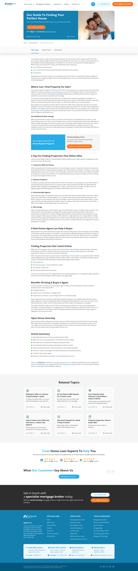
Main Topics (35, 50)
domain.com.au (62, 92)
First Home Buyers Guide (101, 531)
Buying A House (33, 43)
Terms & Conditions (53, 533)
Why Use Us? (51, 522)
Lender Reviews (98, 525)
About (66, 4)
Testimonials (58, 50)
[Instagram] (110, 566)
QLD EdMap (45, 110)
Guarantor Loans (75, 522)
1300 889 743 (41, 362)
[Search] (93, 4)
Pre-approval (37, 73)
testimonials (68, 476)
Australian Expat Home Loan (78, 539)
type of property (40, 265)
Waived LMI (73, 533)
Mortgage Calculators (43, 4)
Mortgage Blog (98, 528)
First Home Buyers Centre (101, 533)
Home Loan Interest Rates (101, 522)
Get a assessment (100, 500)
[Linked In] (113, 566)
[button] (108, 471)
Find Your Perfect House (46, 43)
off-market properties (69, 251)
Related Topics (46, 50)
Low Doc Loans (74, 531)
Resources (57, 4)
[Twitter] (107, 566)
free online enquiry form (59, 362)
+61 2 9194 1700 (58, 555)
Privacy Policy (51, 536)
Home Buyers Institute (69, 364)
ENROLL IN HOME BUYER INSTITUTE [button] (79, 146)
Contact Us (75, 4)
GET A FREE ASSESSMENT (36, 27)
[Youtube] (104, 566)
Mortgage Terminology (100, 536)
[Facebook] (101, 566)
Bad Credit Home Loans (77, 536)
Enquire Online (51, 525)
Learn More (29, 407)
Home (25, 43)
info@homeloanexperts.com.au (102, 555)
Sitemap (49, 528)
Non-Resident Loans (76, 525)
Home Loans (28, 4)
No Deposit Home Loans (77, 520)
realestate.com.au (49, 92)
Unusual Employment (76, 528)
